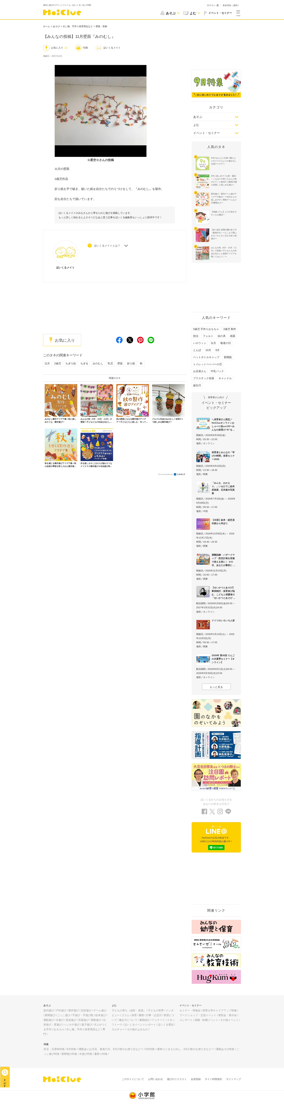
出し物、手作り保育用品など (78, 26)
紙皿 (232, 336)
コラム (126, 1015)
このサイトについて (133, 1079)
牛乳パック (217, 371)
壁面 (120, 363)
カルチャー (118, 1029)
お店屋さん (199, 371)
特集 (46, 1044)
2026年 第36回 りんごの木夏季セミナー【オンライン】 (223, 659)
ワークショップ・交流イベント (197, 1015)
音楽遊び (71, 1020)
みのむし (98, 363)
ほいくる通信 (166, 1024)
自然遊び (86, 1010)
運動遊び (48, 1020)
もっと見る (216, 687)
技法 (195, 336)
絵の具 (222, 336)
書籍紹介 (144, 1020)
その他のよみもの (137, 1029)
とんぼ (197, 350)
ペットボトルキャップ (206, 357)
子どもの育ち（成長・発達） (129, 1010)
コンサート (186, 1020)
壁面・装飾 (101, 26)
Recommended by (165, 474)
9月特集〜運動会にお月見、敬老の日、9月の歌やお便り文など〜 (105, 1049)
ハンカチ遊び (72, 1024)
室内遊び (48, 1010)
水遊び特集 (85, 1053)
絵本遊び (100, 1015)
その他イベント (229, 1020)
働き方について (128, 1020)
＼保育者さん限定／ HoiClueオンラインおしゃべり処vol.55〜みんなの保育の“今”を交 (223, 424)
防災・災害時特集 (54, 1049)
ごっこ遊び (63, 1015)
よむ (196, 125)
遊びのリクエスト (177, 1079)
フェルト (208, 336)
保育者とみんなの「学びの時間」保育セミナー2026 (223, 455)
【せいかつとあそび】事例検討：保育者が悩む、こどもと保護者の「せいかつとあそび (223, 592)
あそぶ (197, 116)
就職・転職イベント (206, 1020)
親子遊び (87, 1024)
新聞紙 (228, 357)
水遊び (60, 1020)
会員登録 (196, 1079)
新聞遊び (50, 1015)
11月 (47, 363)
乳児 (110, 363)
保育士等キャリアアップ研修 (219, 1010)
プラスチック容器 (203, 378)
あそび (56, 26)
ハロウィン (199, 343)
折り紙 (131, 363)
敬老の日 (225, 343)
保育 (134, 1015)
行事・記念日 (154, 1015)
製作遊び (73, 1010)
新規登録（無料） (231, 5)
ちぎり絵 (70, 363)
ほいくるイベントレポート (140, 1024)
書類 (141, 1015)
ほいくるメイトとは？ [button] (107, 245)
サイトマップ (233, 1079)
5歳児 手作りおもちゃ (206, 329)
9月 (217, 350)
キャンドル (225, 378)
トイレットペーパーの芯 (207, 364)
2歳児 (57, 363)
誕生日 (197, 385)
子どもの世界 (156, 1010)
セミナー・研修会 (190, 1010)
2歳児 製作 (229, 329)
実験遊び (96, 1020)
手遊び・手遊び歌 (82, 1015)
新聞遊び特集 (69, 1053)
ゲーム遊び (99, 1010)
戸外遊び (61, 1010)
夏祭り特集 (100, 1053)
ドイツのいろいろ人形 (223, 620)
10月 (208, 350)
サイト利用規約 (213, 1079)
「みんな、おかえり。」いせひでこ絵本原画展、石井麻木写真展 (223, 488)
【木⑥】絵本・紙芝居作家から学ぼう (223, 522)
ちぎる (84, 363)
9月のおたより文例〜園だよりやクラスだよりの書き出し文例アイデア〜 (224, 161)
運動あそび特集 (225, 1049)
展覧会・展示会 (227, 1015)
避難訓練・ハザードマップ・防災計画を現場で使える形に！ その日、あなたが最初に (223, 559)
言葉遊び (83, 1020)
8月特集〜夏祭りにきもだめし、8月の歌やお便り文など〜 (179, 1049)
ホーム (46, 26)
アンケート (158, 1020)
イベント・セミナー (206, 133)
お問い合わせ (155, 1079)
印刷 (85, 47)
